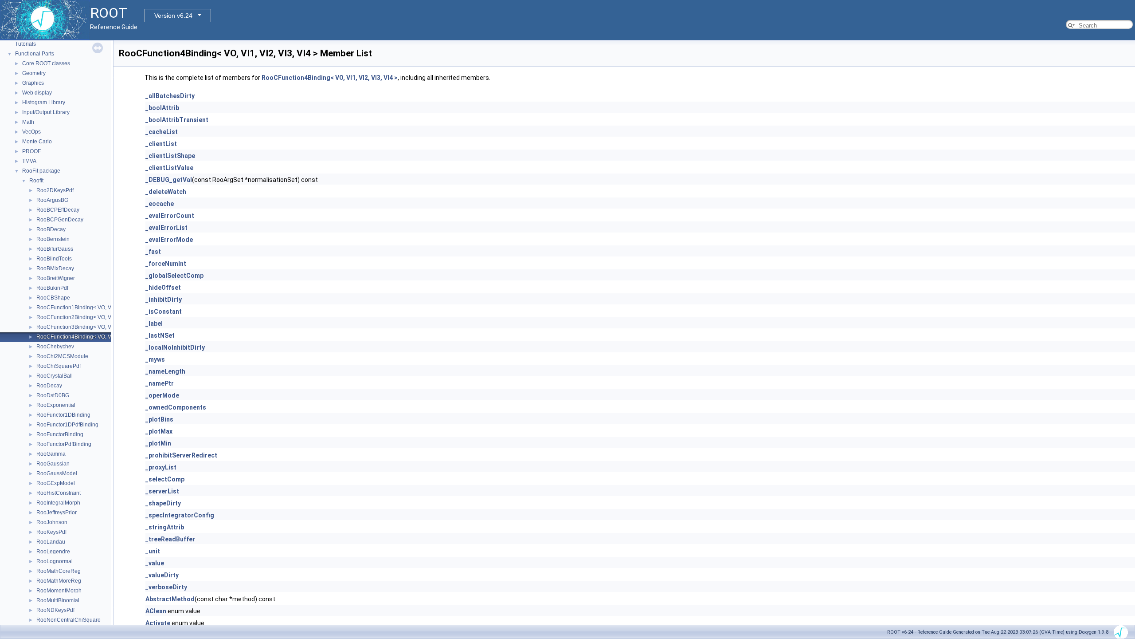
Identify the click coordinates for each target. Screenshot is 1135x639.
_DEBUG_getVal (168, 179)
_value (154, 563)
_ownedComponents (175, 407)
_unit (152, 551)
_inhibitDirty (163, 299)
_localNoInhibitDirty (175, 347)
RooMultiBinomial (57, 600)
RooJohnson (51, 522)
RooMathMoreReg (58, 581)
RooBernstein (53, 239)
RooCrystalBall (54, 376)
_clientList (161, 143)
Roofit (36, 181)
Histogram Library (43, 102)
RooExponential (55, 405)
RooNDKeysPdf (55, 610)
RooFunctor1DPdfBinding (67, 425)
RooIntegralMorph (58, 503)
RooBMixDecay (55, 268)
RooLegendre (53, 551)
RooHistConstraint (58, 493)
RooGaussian (53, 464)
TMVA (29, 161)
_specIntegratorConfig (179, 515)
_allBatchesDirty (170, 95)
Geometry (34, 73)
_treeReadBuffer (170, 539)
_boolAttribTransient (176, 119)
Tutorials (25, 44)
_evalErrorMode (169, 239)
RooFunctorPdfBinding (63, 444)
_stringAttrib (164, 527)
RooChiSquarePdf (58, 366)
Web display (37, 93)
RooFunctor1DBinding (63, 415)
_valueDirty (162, 575)
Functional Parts (34, 54)
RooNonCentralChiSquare (68, 620)
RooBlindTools (54, 259)
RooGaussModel (56, 473)
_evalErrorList (166, 227)
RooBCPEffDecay (57, 210)
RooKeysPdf (51, 532)
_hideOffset (163, 287)
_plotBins (159, 419)
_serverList (162, 491)
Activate (157, 623)
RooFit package (41, 171)
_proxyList (160, 467)
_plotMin (158, 443)
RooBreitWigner (55, 278)
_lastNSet (160, 335)
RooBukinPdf (52, 288)
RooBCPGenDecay (59, 220)
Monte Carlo (37, 141)
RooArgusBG (52, 200)
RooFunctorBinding (59, 434)
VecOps (31, 132)
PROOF (31, 151)
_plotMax (158, 431)
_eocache (159, 203)
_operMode (162, 395)
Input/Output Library (46, 112)
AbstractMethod (170, 599)
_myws (155, 359)
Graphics (33, 83)
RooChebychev (55, 346)
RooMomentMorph (59, 591)
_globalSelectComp (174, 275)
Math (28, 122)
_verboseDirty (166, 587)
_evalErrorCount (169, 215)
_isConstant (163, 311)
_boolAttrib (162, 107)
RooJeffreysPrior (56, 512)
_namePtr (159, 383)
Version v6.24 (173, 15)
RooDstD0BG (52, 395)
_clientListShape (170, 155)
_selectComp (164, 479)
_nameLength (165, 371)
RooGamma (51, 454)
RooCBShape (53, 298)
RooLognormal (54, 561)
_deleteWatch (165, 191)
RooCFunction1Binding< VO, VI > (76, 307)
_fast (153, 251)
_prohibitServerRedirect (181, 455)
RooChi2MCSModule (62, 356)
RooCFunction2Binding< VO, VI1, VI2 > (83, 317)
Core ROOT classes (46, 63)
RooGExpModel (55, 483)
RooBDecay (51, 229)
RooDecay (49, 386)
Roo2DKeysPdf (55, 190)
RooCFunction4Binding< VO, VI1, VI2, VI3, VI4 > (94, 337)
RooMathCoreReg (58, 571)
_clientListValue (169, 167)
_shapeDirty (163, 503)
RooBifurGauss (54, 249)
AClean (155, 611)
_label (154, 323)
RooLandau (50, 542)
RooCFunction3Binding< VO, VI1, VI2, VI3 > (88, 327)
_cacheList (161, 131)
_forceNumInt (165, 263)
